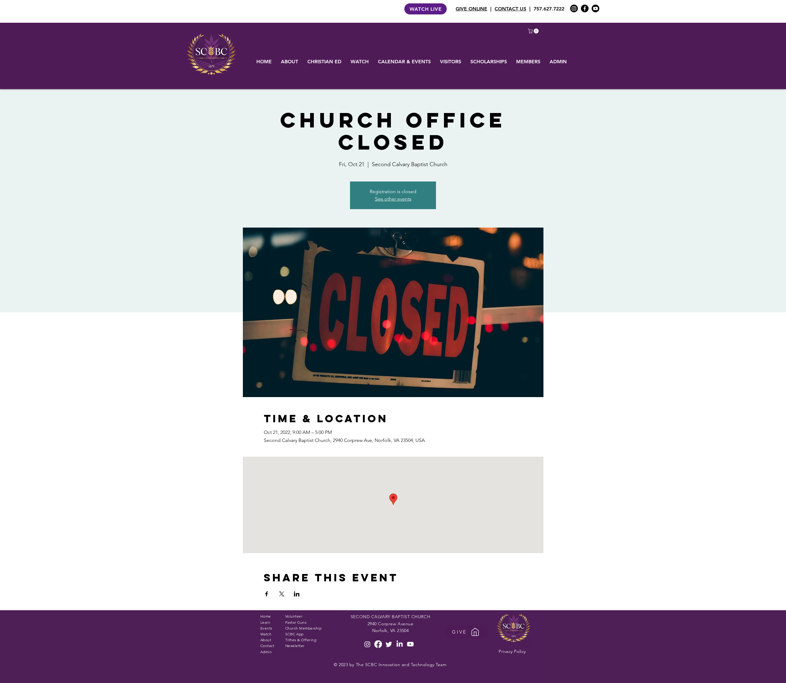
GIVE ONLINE (471, 9)
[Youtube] (595, 8)
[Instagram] (574, 8)
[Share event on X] (282, 593)
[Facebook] (585, 8)
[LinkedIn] (399, 644)
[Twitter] (389, 644)
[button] (534, 31)
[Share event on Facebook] (267, 593)
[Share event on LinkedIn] (297, 593)
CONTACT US (510, 9)
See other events (393, 199)
